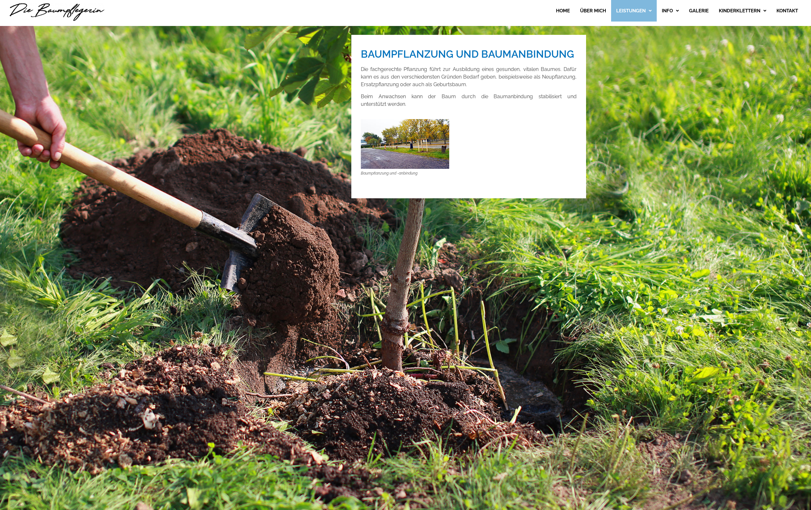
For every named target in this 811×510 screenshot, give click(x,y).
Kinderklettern (739, 11)
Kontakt (787, 11)
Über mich (593, 11)
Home (563, 11)
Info (667, 11)
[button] (634, 11)
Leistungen (631, 11)
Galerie (699, 11)
